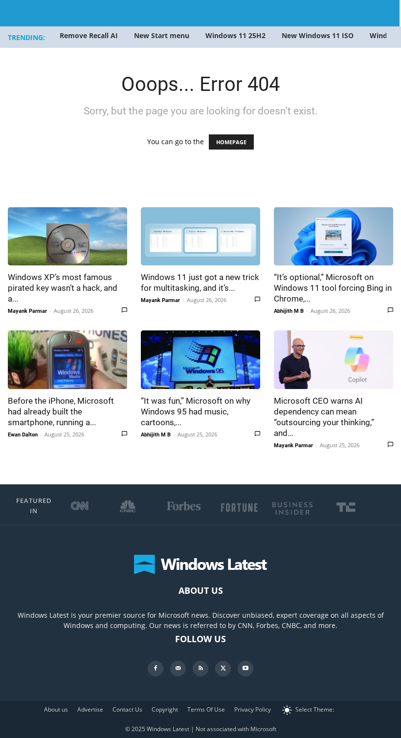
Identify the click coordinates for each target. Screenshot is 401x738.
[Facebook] (155, 668)
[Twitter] (223, 668)
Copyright (165, 709)
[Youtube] (245, 668)
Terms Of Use (206, 709)
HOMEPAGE (231, 142)
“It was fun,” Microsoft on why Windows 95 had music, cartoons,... (195, 411)
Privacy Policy (252, 709)
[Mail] (178, 668)
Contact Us (127, 709)
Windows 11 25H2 (235, 35)
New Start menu (161, 35)
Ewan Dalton (23, 435)
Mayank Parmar (27, 311)
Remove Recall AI (89, 35)
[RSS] (200, 668)
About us (56, 709)
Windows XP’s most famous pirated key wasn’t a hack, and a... (62, 288)
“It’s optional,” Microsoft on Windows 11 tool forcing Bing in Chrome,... (333, 288)
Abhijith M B (289, 311)
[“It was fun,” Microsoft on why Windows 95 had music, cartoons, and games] (200, 359)
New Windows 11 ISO (318, 35)
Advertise (90, 709)
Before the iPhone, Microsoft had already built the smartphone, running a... (61, 411)
